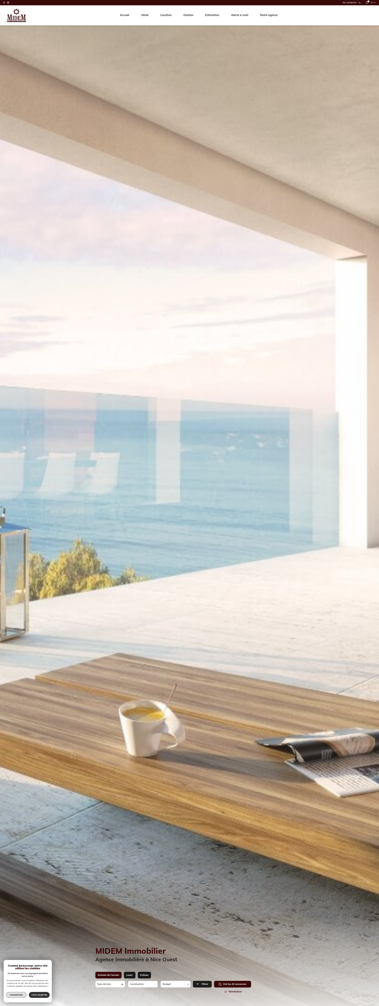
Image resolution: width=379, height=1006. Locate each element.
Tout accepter (39, 995)
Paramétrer (16, 995)
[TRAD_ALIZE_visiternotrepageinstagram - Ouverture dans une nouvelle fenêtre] (8, 3)
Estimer (144, 975)
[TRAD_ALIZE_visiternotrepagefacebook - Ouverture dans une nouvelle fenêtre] (4, 3)
